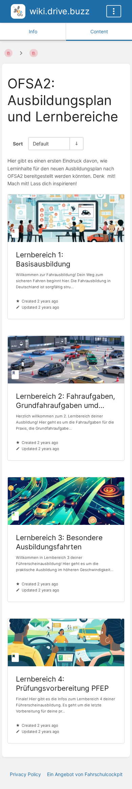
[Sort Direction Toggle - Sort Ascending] (76, 144)
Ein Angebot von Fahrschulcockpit (85, 774)
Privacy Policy (25, 774)
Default (41, 144)
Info (33, 31)
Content (99, 31)
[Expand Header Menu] (113, 11)
